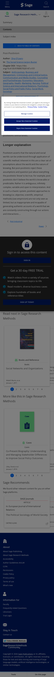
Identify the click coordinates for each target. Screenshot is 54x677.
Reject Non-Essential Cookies (27, 128)
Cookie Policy (42, 107)
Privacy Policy (32, 107)
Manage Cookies (27, 114)
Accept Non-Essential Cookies (27, 121)
